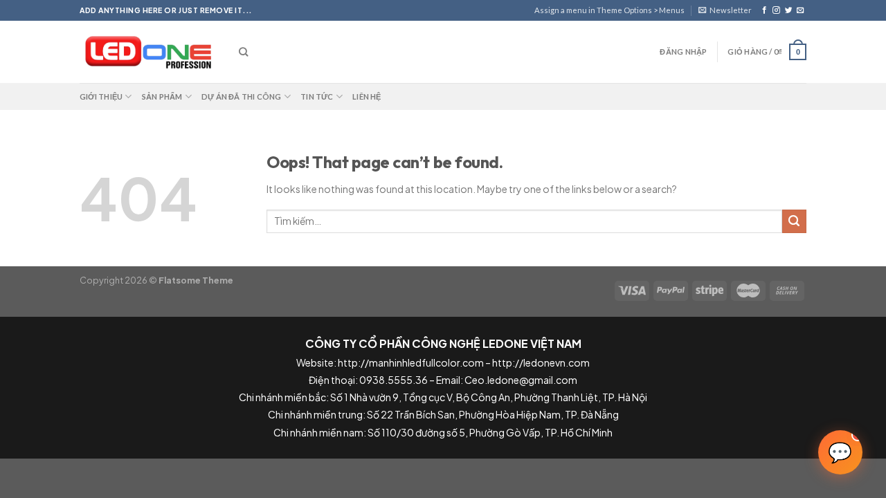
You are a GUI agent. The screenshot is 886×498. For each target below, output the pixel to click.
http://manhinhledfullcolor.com (411, 362)
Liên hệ (366, 96)
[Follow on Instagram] (776, 10)
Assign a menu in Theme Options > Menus (609, 10)
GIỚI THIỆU (101, 96)
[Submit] (794, 222)
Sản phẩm (162, 96)
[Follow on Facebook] (764, 10)
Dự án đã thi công (241, 96)
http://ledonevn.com (541, 362)
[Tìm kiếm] (243, 51)
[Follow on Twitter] (789, 10)
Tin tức (317, 96)
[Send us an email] (800, 10)
